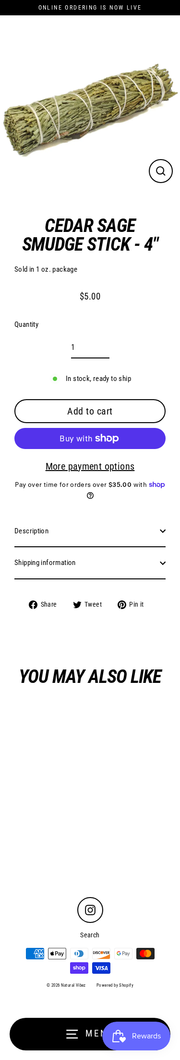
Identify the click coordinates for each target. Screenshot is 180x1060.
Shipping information (45, 562)
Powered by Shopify (114, 985)
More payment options (90, 466)
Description (31, 531)
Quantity (26, 324)
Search (89, 935)
